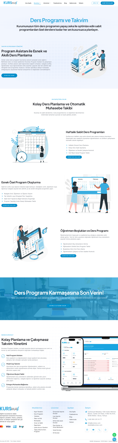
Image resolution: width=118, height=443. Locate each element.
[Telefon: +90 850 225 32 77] (114, 439)
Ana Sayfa (28, 3)
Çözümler (46, 3)
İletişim (81, 3)
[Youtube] (93, 430)
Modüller (36, 3)
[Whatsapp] (106, 430)
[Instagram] (87, 430)
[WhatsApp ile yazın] (114, 435)
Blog (65, 3)
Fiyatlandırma (57, 3)
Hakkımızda (72, 3)
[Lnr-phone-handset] (99, 430)
